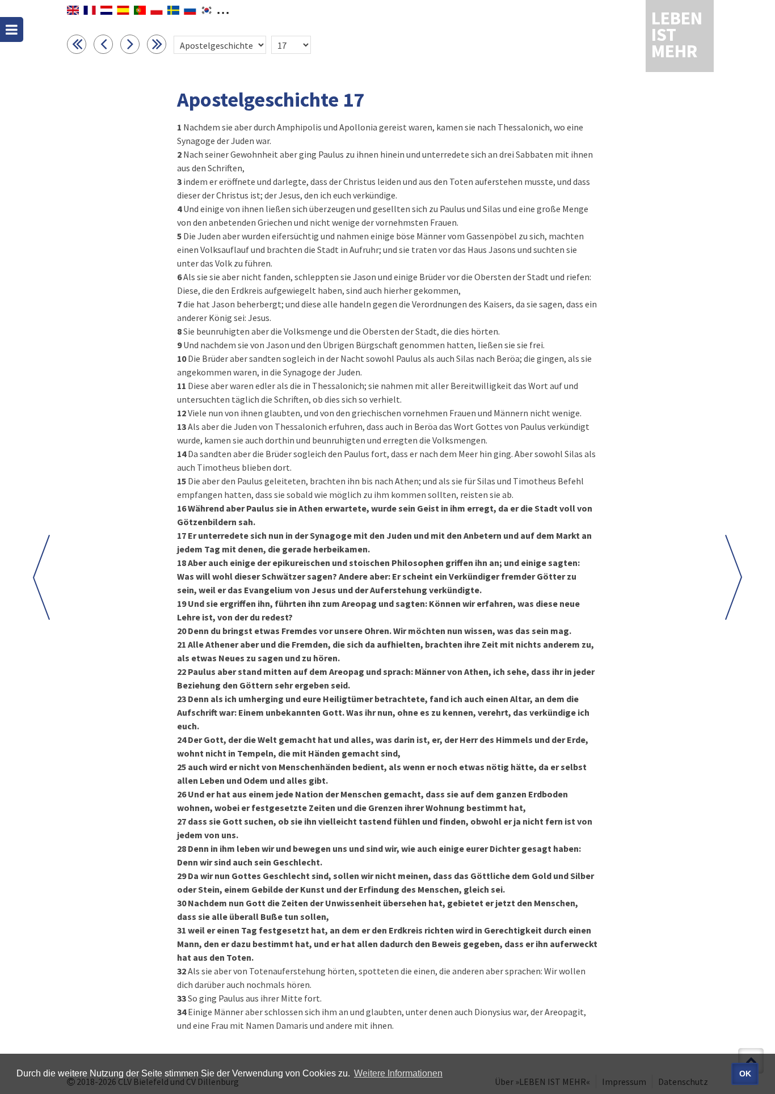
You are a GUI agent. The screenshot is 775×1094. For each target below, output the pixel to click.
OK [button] (745, 1073)
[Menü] (11, 29)
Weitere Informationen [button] (398, 1073)
